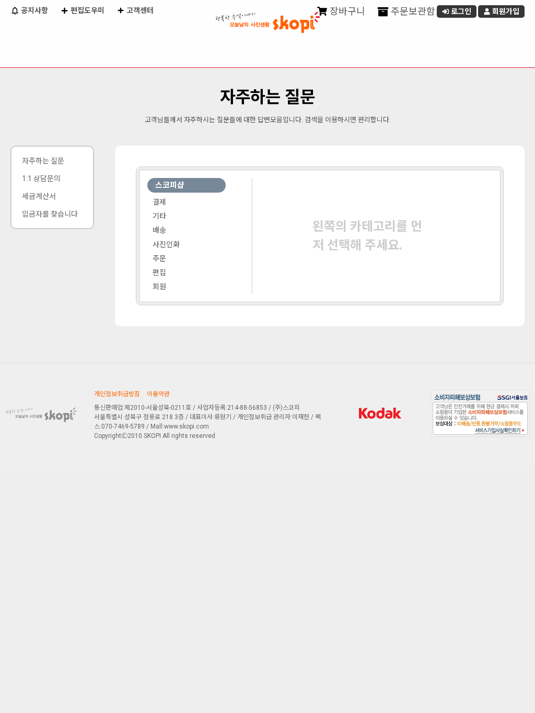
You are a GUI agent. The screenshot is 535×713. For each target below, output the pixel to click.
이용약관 (158, 394)
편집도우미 (86, 10)
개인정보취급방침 (117, 394)
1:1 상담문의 (41, 178)
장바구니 (346, 11)
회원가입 (505, 11)
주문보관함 (412, 11)
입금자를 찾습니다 (50, 214)
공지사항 (33, 10)
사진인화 (166, 244)
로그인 (460, 11)
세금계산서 (39, 196)
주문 (159, 258)
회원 (159, 286)
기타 (159, 216)
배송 (159, 230)
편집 (159, 272)
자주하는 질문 (43, 161)
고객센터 (139, 10)
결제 (159, 202)
